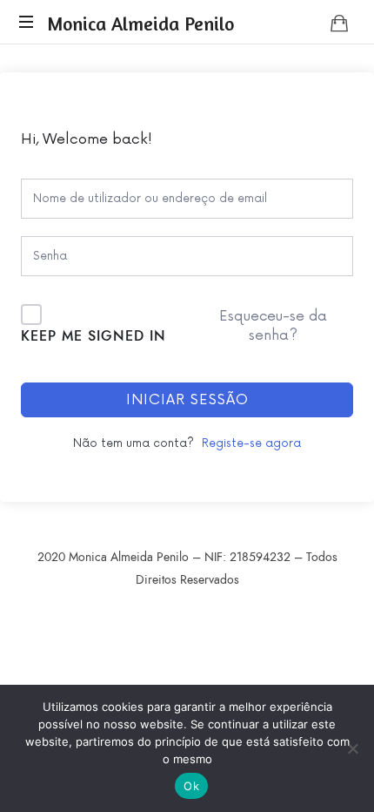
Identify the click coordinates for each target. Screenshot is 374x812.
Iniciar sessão (187, 400)
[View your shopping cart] (339, 22)
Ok (191, 786)
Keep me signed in (93, 336)
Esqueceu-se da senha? (273, 326)
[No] (352, 748)
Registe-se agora (251, 443)
